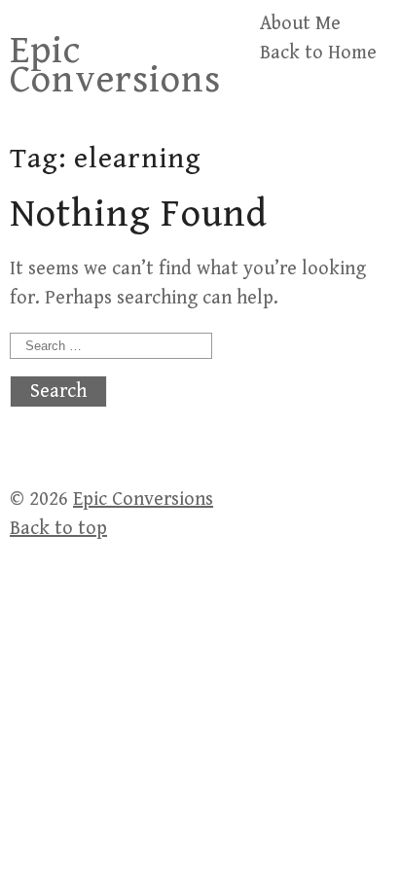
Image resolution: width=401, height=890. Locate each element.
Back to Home (318, 53)
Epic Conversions (115, 65)
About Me (300, 24)
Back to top (58, 528)
